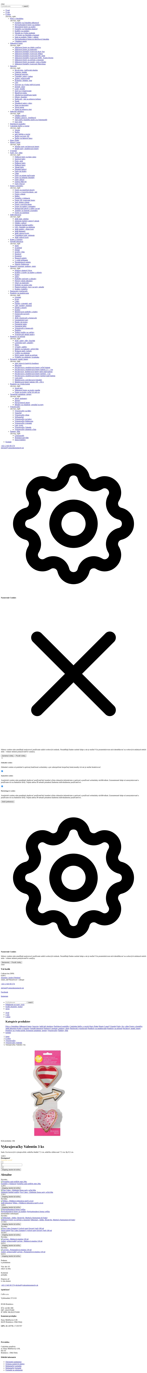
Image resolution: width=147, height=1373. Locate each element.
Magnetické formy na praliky (25, 27)
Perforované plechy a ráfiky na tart (27, 208)
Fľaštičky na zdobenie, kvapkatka (27, 357)
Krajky (17, 275)
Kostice (17, 310)
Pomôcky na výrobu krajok (20, 384)
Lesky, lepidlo (20, 89)
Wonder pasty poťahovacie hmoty (27, 147)
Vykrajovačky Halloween (24, 421)
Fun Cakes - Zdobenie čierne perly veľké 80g (36, 1192)
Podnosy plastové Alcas (23, 270)
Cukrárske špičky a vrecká (19, 126)
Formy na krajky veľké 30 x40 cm (27, 392)
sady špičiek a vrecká (22, 134)
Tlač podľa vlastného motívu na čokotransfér (31, 120)
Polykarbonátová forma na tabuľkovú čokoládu (32, 39)
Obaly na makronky (22, 283)
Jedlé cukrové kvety (22, 233)
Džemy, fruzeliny (21, 97)
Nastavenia (5, 962)
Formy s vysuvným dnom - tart (26, 192)
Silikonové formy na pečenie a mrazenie (29, 60)
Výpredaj (13, 151)
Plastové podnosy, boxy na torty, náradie (29, 287)
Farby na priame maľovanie (25, 175)
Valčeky (18, 316)
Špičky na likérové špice (23, 138)
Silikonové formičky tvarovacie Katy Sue (30, 52)
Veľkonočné (19, 417)
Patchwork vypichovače (19, 291)
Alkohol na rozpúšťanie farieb (26, 95)
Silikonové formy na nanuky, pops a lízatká (30, 62)
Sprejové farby (20, 159)
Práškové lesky (20, 165)
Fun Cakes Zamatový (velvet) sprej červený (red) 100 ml (31, 1230)
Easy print (18, 122)
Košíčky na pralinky (22, 31)
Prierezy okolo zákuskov (24, 281)
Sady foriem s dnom (22, 202)
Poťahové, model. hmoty (19, 359)
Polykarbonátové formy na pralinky (27, 25)
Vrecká (17, 130)
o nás (7, 1015)
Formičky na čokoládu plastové (26, 29)
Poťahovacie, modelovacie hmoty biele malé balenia (33, 372)
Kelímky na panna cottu (23, 285)
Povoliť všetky (20, 756)
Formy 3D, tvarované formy (25, 200)
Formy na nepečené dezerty (25, 190)
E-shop (8, 14)
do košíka (11, 1170)
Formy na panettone (22, 213)
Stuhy (17, 246)
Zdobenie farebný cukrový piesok (27, 221)
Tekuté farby (19, 167)
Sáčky (17, 277)
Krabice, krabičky (21, 289)
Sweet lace (19, 388)
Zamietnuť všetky (8, 756)
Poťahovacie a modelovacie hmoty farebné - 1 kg (32, 374)
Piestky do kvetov (21, 322)
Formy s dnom (20, 194)
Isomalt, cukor (20, 87)
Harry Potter (14, 140)
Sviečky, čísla (20, 252)
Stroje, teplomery (21, 398)
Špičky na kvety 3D (22, 136)
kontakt (8, 1033)
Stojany (17, 400)
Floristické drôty (21, 326)
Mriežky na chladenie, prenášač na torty (29, 405)
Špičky (17, 132)
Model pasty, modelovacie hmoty (27, 149)
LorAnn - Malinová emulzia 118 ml (29, 1241)
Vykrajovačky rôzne (22, 415)
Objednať (11, 978)
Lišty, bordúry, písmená (23, 306)
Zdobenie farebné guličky (24, 225)
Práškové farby (20, 163)
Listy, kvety (19, 425)
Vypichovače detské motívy (25, 334)
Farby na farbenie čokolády (25, 177)
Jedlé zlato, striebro (22, 219)
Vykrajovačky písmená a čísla (25, 429)
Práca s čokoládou (16, 19)
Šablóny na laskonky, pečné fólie (27, 349)
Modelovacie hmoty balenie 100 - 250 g (29, 382)
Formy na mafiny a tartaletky (25, 206)
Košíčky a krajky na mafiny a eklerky (28, 272)
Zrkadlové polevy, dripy (23, 103)
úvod (7, 1013)
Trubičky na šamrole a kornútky (26, 211)
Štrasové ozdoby (21, 258)
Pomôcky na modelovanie (19, 293)
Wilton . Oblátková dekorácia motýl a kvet (28, 1203)
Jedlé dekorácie (15, 215)
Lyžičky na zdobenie (22, 353)
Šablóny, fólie (15, 431)
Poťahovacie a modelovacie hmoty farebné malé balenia (35, 376)
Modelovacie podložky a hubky (26, 312)
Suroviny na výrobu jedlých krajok (27, 85)
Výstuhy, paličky (21, 347)
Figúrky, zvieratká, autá (23, 303)
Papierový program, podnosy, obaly (23, 266)
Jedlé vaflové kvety (22, 237)
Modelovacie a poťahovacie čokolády (28, 380)
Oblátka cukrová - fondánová (25, 118)
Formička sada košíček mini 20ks (29, 1184)
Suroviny (13, 66)
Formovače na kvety (22, 314)
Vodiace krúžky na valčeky (24, 332)
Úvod (8, 10)
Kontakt (8, 442)
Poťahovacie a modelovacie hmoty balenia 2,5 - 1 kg (34, 370)
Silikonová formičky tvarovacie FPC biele (30, 56)
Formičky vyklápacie (22, 198)
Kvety (17, 299)
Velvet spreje (19, 107)
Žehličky (18, 330)
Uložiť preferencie (8, 802)
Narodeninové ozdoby (23, 262)
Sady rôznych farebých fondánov (27, 363)
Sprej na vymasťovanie (23, 91)
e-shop (8, 1017)
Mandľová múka (21, 93)
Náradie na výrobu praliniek (25, 33)
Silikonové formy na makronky (26, 49)
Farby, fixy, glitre (16, 153)
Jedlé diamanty (20, 231)
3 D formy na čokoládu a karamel (27, 35)
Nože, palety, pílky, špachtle (25, 341)
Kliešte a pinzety (21, 308)
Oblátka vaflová (20, 116)
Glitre (17, 173)
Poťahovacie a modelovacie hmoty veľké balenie (32, 367)
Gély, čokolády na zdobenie (25, 227)
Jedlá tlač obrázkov (17, 111)
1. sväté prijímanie (21, 260)
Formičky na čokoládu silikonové (27, 23)
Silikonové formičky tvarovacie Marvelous (30, 64)
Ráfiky (17, 196)
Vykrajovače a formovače (24, 328)
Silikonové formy (16, 43)
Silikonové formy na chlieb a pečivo (28, 47)
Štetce (17, 345)
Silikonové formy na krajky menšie (27, 390)
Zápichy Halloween (22, 264)
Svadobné (18, 248)
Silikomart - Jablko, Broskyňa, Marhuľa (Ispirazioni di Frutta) (52, 1220)
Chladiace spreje (21, 41)
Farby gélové (19, 180)
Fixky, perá (19, 161)
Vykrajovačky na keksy (23, 419)
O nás (8, 12)
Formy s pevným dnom (23, 204)
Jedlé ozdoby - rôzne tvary (24, 229)
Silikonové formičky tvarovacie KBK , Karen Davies (34, 58)
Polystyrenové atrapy (22, 403)
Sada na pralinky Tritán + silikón (26, 37)
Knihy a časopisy (16, 239)
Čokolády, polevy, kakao (24, 76)
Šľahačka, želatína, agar (23, 80)
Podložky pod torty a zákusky (25, 279)
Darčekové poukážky (18, 124)
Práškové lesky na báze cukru (25, 157)
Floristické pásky (21, 324)
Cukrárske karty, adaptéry (24, 343)
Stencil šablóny (20, 440)
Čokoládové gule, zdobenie (25, 235)
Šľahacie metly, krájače (23, 351)
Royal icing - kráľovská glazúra (26, 70)
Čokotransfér (19, 436)
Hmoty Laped (15, 142)
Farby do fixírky (21, 171)
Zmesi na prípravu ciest (23, 109)
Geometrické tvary (21, 320)
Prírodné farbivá (20, 169)
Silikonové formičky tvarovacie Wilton (29, 54)
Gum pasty (19, 378)
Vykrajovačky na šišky (23, 411)
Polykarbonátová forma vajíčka (38, 1212)
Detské (17, 250)
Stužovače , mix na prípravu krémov (28, 99)
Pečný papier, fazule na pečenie (26, 355)
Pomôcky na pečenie (17, 336)
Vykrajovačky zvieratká (23, 423)
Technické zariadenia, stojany (20, 394)
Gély (16, 83)
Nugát (17, 101)
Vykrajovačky (15, 407)
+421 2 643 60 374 (8, 446)
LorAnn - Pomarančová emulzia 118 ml (31, 1252)
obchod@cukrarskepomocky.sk (12, 448)
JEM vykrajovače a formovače (26, 318)
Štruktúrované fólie (22, 438)
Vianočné (18, 413)
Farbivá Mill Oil (20, 182)
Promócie (18, 256)
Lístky (17, 301)
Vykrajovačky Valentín (23, 427)
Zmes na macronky (22, 105)
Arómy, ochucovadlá (22, 78)
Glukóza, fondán (21, 72)
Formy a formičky (16, 186)
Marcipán (18, 365)
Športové (18, 254)
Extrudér (18, 297)
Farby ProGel (20, 184)
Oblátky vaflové (20, 223)
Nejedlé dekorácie (16, 242)
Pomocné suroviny (21, 74)
